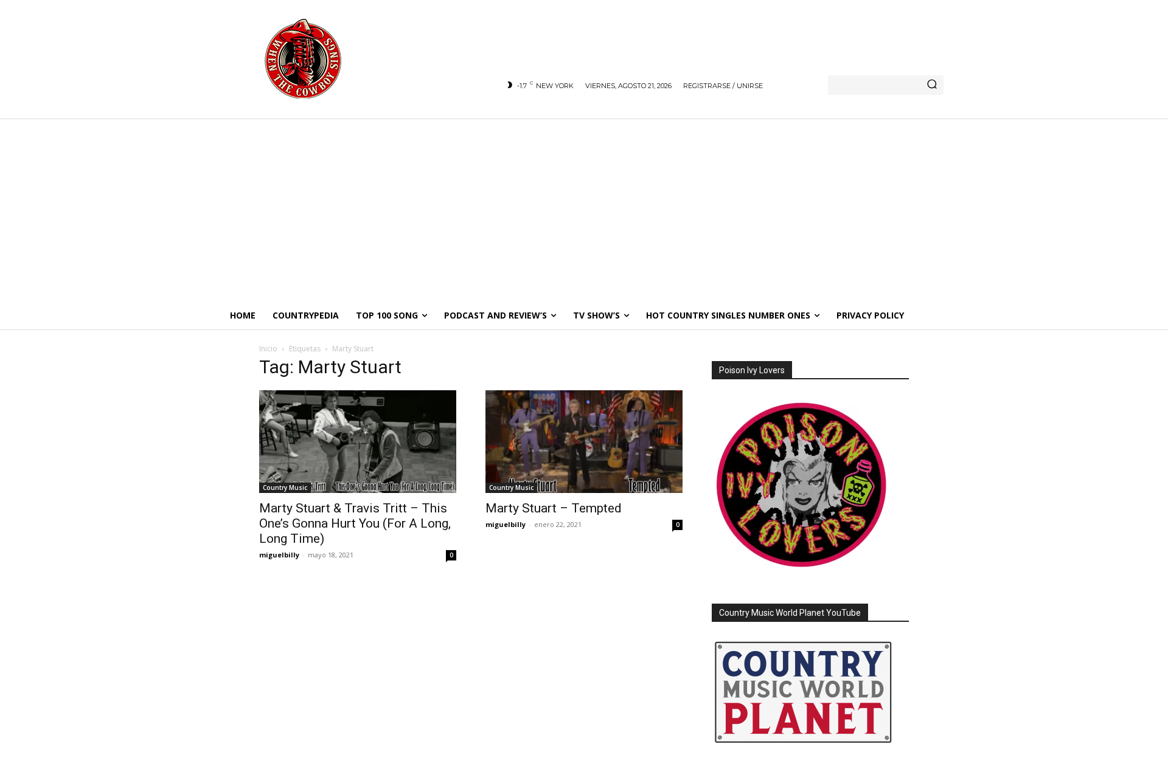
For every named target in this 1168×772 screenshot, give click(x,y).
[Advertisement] (584, 210)
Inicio (268, 348)
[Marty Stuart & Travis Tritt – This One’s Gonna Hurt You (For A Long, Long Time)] (357, 441)
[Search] (932, 85)
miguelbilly (279, 554)
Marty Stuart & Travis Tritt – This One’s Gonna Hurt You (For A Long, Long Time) (355, 523)
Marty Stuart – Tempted (553, 508)
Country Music (285, 487)
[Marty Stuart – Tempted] (584, 441)
